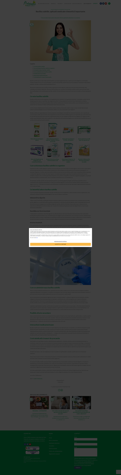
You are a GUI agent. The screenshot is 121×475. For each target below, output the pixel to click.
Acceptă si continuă (60, 244)
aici (37, 237)
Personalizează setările (60, 241)
